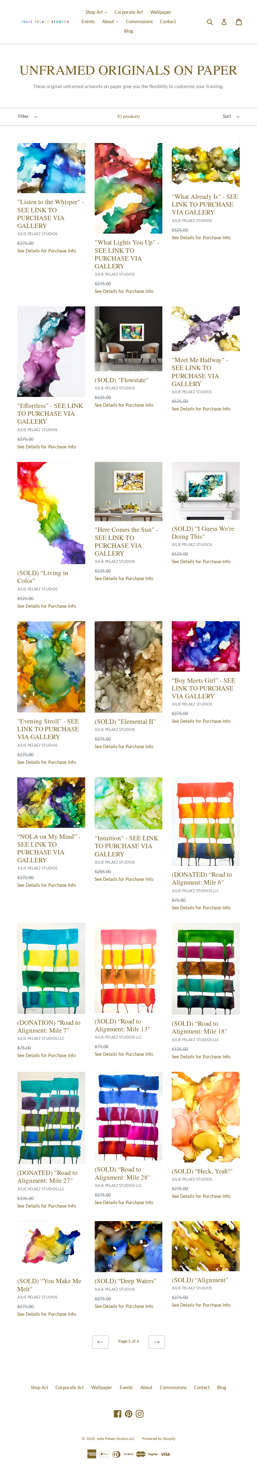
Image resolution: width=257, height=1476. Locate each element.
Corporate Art (129, 12)
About (112, 21)
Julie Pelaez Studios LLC (116, 1439)
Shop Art (98, 12)
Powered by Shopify (159, 1439)
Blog (128, 31)
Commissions (139, 21)
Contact (168, 21)
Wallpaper (160, 12)
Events (88, 21)
